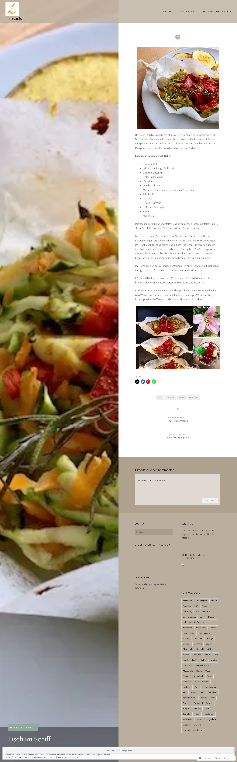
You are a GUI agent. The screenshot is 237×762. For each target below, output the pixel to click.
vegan (197, 714)
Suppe (186, 709)
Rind (185, 692)
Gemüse (186, 644)
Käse (215, 655)
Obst (207, 671)
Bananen (187, 606)
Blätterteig (187, 611)
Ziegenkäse (211, 719)
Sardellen (213, 692)
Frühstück (198, 638)
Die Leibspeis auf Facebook (152, 545)
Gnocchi (200, 649)
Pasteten (187, 681)
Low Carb (193, 397)
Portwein (187, 687)
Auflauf (214, 601)
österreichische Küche (193, 730)
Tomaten (187, 714)
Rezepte (167, 11)
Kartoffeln (197, 655)
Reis (196, 687)
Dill (184, 622)
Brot (198, 611)
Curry (202, 617)
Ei (190, 622)
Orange (186, 676)
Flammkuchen (205, 633)
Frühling (186, 638)
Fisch (159, 397)
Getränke (198, 644)
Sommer (187, 703)
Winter (200, 719)
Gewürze (210, 644)
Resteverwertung (210, 687)
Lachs (195, 660)
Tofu (207, 709)
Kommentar (210, 500)
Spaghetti (198, 703)
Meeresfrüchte (202, 665)
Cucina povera (189, 617)
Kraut (207, 655)
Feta (185, 633)
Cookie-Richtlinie (71, 757)
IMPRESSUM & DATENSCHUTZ (217, 11)
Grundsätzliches (186, 11)
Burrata (206, 611)
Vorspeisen (188, 719)
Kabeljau (170, 397)
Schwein (204, 698)
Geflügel (209, 638)
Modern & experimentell (23, 727)
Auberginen (202, 601)
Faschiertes (201, 628)
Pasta (209, 676)
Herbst (186, 655)
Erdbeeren (187, 628)
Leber (203, 660)
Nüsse (199, 671)
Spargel (209, 703)
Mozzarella (188, 671)
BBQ (196, 606)
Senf (213, 698)
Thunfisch (196, 709)
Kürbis (182, 397)
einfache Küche (201, 622)
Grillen (210, 649)
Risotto (194, 692)
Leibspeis (13, 18)
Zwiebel (197, 725)
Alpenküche (188, 601)
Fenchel (213, 628)
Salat (203, 692)
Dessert (211, 617)
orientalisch (198, 676)
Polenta (205, 681)
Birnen (205, 606)
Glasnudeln (188, 649)
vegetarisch (209, 714)
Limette (213, 660)
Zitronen (187, 725)
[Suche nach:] (154, 532)
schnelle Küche (189, 698)
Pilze (196, 681)
